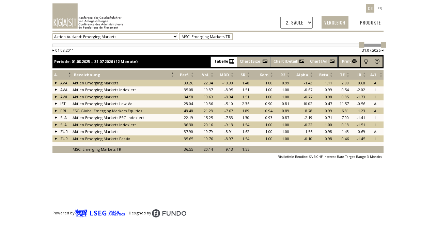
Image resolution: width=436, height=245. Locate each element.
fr (379, 8)
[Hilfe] (377, 61)
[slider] (361, 45)
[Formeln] (366, 61)
